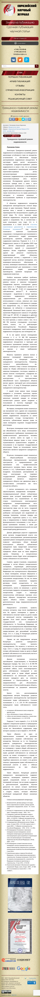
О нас (20, 73)
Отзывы (20, 86)
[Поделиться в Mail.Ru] (29, 119)
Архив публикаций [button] (20, 81)
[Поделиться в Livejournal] (26, 119)
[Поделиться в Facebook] (13, 119)
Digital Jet (14, 995)
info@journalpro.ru (20, 54)
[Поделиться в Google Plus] (16, 119)
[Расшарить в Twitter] (20, 60)
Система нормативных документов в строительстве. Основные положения (20, 227)
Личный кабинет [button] (21, 43)
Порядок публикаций (20, 77)
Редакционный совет (20, 99)
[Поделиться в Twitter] (23, 119)
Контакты (20, 94)
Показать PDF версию (12, 135)
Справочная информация (20, 90)
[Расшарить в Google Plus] (27, 60)
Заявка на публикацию (20, 22)
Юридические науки (14, 127)
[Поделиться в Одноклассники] (20, 119)
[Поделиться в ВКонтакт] (10, 119)
